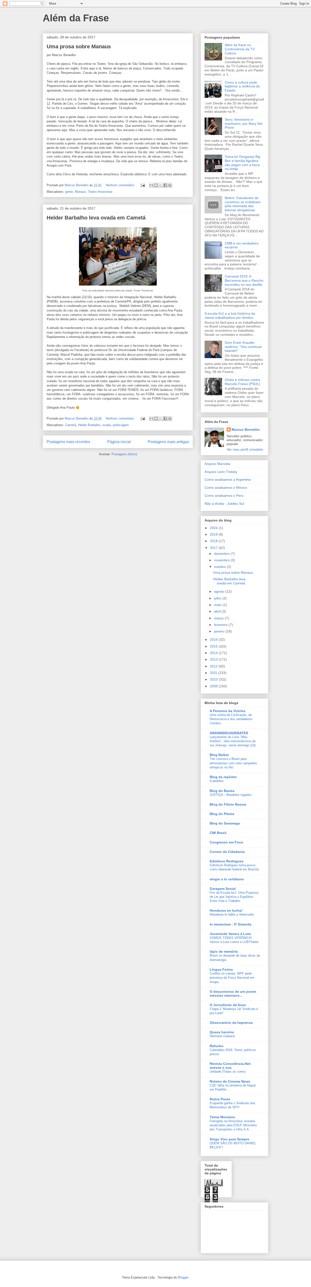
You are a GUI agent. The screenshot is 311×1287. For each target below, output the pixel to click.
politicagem (121, 425)
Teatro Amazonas (100, 191)
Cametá (70, 425)
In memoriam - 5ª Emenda (230, 924)
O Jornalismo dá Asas (228, 1005)
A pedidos (217, 781)
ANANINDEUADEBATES (229, 733)
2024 (214, 528)
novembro (222, 560)
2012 (214, 666)
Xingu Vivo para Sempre (229, 1139)
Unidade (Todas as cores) (228, 1071)
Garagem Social (223, 889)
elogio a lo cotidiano (227, 879)
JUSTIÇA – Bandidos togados (231, 795)
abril (218, 611)
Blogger (183, 1277)
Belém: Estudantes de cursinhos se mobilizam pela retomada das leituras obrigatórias (243, 204)
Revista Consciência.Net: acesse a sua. (230, 1065)
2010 (214, 679)
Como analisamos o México (226, 487)
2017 (214, 548)
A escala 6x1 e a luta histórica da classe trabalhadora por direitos (230, 315)
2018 (214, 541)
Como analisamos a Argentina (228, 479)
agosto (219, 591)
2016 (214, 639)
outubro (220, 567)
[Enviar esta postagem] (142, 185)
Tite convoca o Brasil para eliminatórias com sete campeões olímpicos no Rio (233, 763)
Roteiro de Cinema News (230, 1081)
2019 (214, 534)
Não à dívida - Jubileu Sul (224, 503)
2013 (214, 659)
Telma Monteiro (222, 1117)
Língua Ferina (221, 969)
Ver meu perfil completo (245, 449)
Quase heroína (222, 1032)
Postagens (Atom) (124, 454)
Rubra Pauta (220, 1099)
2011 (214, 673)
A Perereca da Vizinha (227, 711)
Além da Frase (76, 18)
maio (218, 605)
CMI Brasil (218, 833)
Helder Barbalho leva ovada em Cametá (96, 218)
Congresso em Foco (226, 842)
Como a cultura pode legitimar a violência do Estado (242, 86)
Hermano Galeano (222, 1036)
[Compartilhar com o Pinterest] (169, 185)
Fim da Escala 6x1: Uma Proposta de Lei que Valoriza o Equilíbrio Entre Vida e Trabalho (234, 897)
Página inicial (119, 442)
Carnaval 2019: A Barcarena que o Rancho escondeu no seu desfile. (244, 280)
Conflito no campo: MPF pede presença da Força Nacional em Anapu (232, 978)
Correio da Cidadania (227, 852)
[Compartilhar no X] (160, 185)
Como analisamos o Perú (224, 495)
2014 (214, 653)
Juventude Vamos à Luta (230, 934)
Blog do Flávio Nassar (228, 804)
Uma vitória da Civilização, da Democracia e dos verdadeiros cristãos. (231, 719)
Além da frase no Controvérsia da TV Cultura (240, 49)
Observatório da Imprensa (231, 1023)
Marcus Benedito (246, 429)
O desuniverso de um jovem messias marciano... (233, 993)
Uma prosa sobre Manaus (79, 46)
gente (69, 191)
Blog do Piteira (222, 814)
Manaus (80, 191)
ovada (106, 425)
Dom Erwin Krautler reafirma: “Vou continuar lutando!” (243, 347)
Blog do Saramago (225, 823)
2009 (214, 686)
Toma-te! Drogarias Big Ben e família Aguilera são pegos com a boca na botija (242, 163)
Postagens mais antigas (168, 442)
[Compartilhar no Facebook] (165, 185)
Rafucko (217, 1046)
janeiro (219, 631)
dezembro (222, 553)
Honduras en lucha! (226, 910)
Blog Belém (219, 755)
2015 (214, 646)
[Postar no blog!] (156, 185)
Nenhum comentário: (121, 185)
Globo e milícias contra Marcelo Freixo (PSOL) (242, 382)
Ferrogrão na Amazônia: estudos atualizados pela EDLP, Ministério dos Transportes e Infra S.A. (233, 1125)
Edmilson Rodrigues (226, 861)
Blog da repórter (223, 777)
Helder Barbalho (89, 425)
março (219, 618)
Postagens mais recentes (68, 442)
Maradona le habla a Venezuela (232, 914)
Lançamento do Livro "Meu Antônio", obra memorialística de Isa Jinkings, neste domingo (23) (233, 741)
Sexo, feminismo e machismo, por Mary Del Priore (243, 124)
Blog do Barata (222, 791)
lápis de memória (224, 951)
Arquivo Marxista (217, 464)
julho (218, 598)
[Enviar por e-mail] (151, 185)
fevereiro (221, 625)
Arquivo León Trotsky (221, 472)
